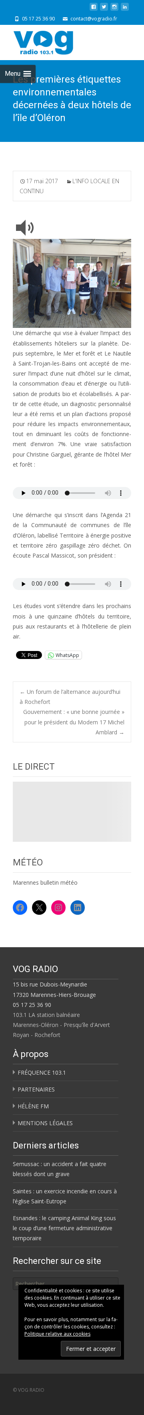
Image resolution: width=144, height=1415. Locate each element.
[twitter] (104, 10)
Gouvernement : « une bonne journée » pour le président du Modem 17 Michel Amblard (73, 722)
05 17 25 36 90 (32, 1005)
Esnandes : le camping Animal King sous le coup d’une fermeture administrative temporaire (64, 1228)
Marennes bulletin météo (45, 882)
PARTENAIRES (36, 1089)
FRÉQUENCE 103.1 (42, 1072)
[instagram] (114, 10)
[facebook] (94, 10)
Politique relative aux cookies (57, 1333)
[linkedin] (125, 10)
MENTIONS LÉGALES (45, 1123)
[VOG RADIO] (57, 41)
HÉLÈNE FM (33, 1106)
